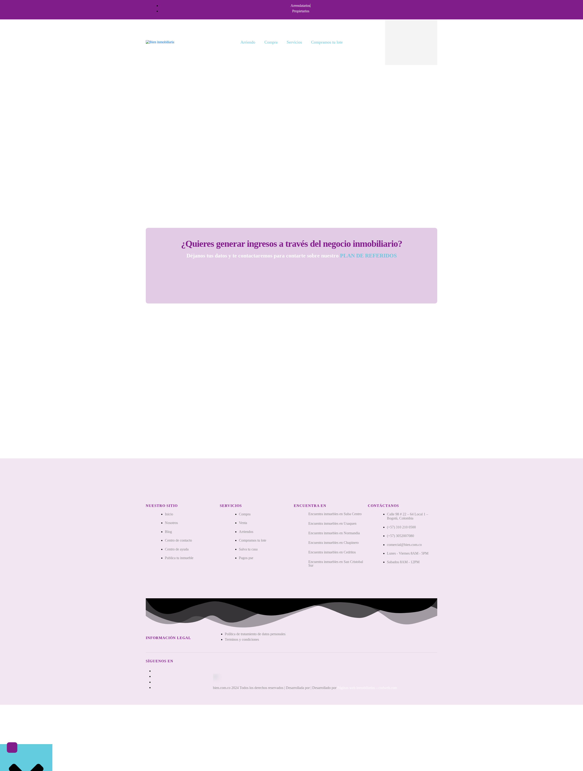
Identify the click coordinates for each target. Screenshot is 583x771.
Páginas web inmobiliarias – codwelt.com (367, 688)
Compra (271, 42)
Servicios (294, 42)
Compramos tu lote (327, 42)
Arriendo (247, 42)
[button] (12, 747)
